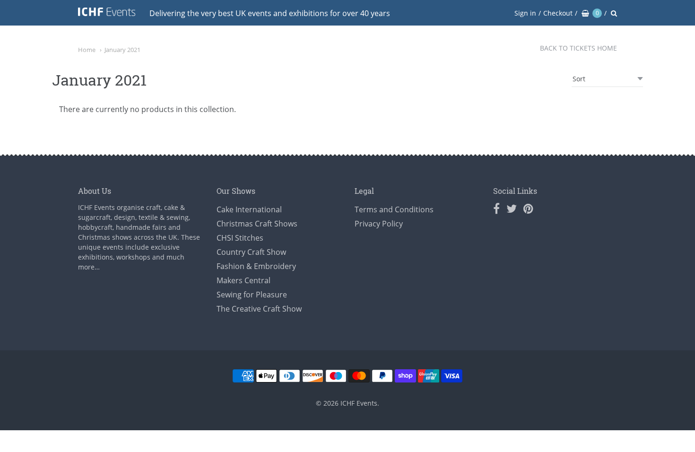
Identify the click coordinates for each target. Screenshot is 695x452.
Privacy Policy (379, 223)
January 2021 (122, 49)
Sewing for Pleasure (252, 294)
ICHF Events (358, 403)
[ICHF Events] (106, 13)
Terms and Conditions (394, 209)
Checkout (558, 13)
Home (87, 49)
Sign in (525, 13)
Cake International (249, 209)
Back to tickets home (578, 47)
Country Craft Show (251, 252)
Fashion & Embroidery (256, 266)
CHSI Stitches (240, 238)
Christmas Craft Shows (257, 223)
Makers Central (243, 280)
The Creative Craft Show (259, 309)
